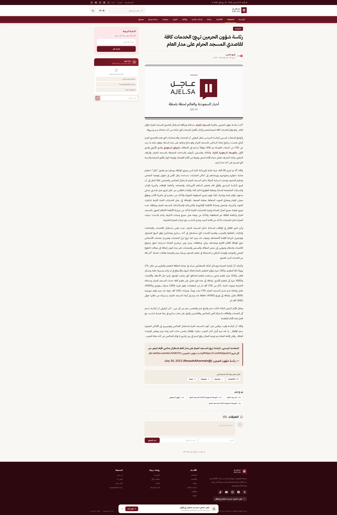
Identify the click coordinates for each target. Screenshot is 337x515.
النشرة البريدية (129, 2)
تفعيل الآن (131, 509)
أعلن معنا (119, 483)
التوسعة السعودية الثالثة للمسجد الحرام (205, 397)
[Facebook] (104, 2)
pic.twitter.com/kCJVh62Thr (165, 353)
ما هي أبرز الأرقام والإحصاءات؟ (127, 84)
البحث (157, 483)
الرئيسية (242, 19)
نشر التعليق (152, 440)
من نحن (120, 475)
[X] (108, 2)
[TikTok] (91, 2)
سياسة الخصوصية (116, 487)
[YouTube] (95, 2)
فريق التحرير (230, 54)
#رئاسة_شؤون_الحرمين (193, 353)
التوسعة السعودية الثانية (224, 152)
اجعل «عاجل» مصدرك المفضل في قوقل (230, 499)
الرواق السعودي (171, 147)
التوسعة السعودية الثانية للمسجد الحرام (225, 403)
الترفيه (175, 19)
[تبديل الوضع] (93, 10)
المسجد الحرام (203, 124)
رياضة (209, 19)
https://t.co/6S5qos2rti (217, 353)
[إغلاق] (122, 508)
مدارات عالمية (197, 19)
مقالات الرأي (155, 479)
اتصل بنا (119, 2)
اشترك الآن (116, 49)
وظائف (184, 19)
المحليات (230, 19)
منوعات (165, 19)
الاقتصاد (219, 19)
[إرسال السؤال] (97, 98)
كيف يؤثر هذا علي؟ (130, 90)
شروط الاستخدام (95, 511)
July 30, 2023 (173, 360)
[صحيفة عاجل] (239, 10)
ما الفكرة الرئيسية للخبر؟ (128, 79)
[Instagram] (100, 2)
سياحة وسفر (153, 19)
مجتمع (141, 19)
